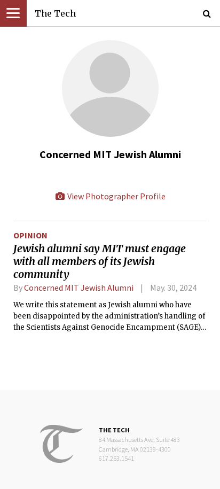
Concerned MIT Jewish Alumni (78, 287)
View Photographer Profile (116, 196)
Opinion (30, 235)
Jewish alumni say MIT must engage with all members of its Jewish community (99, 261)
